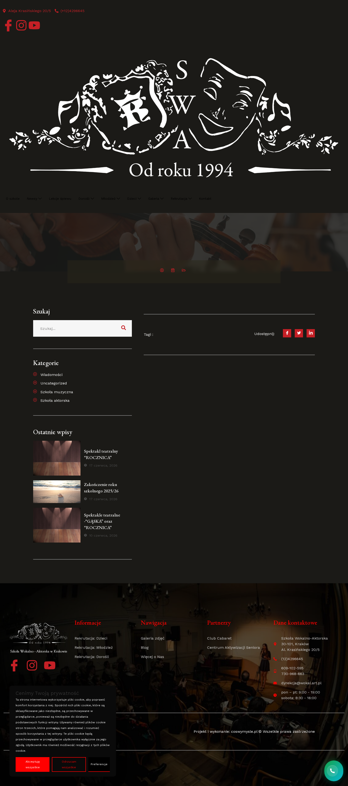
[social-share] (287, 333)
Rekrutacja (179, 198)
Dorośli (83, 198)
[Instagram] (21, 25)
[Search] (123, 328)
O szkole (13, 198)
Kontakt (205, 198)
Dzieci (132, 198)
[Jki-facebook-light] (8, 25)
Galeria (153, 198)
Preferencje (99, 764)
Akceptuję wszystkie (33, 764)
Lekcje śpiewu (60, 198)
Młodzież (108, 198)
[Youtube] (34, 25)
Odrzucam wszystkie (69, 764)
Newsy (32, 198)
